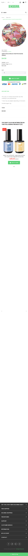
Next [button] (26, 311)
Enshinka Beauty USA (8, 549)
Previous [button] (1, 311)
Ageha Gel (8, 17)
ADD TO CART (15, 78)
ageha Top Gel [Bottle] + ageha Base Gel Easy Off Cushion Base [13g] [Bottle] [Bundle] (14, 156)
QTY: (3, 70)
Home (3, 17)
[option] (14, 34)
